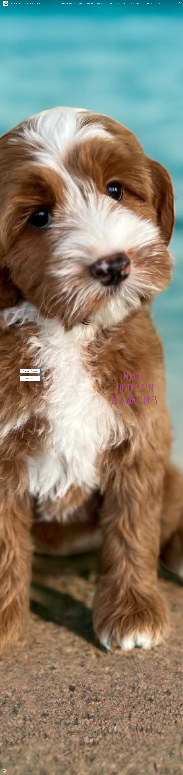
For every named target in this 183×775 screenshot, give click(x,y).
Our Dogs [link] (161, 3)
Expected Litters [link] (113, 3)
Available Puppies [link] (86, 3)
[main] (134, 387)
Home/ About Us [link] (68, 3)
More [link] (170, 3)
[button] (180, 3)
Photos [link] (99, 3)
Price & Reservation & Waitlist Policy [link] (138, 3)
